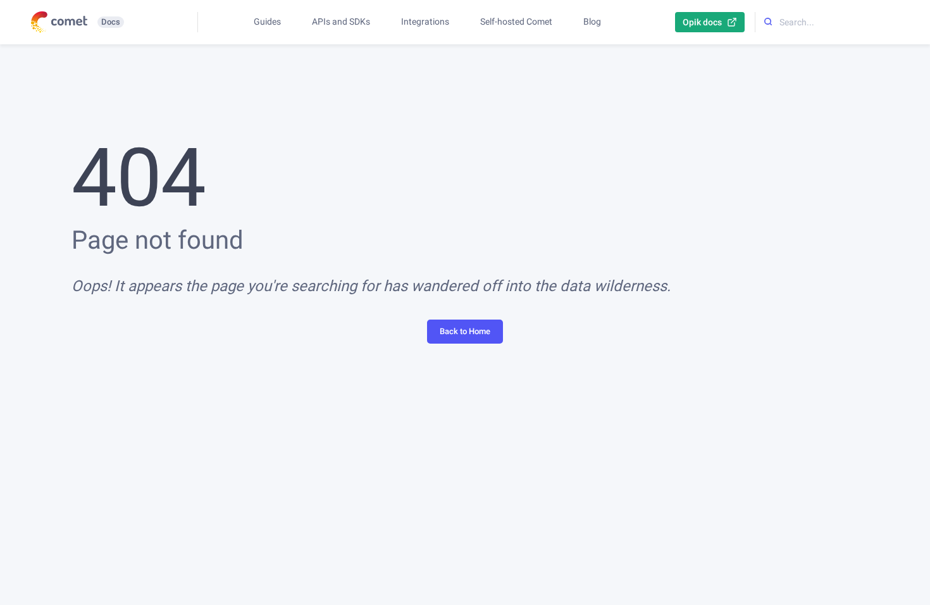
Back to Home (465, 331)
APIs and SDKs (341, 21)
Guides (267, 21)
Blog (592, 21)
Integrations (425, 21)
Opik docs (702, 22)
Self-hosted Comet (516, 21)
